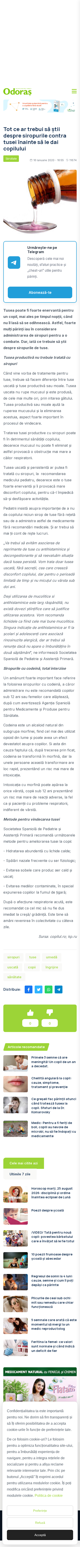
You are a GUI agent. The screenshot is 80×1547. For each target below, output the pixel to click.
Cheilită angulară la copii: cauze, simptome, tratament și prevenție (51, 1082)
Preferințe (40, 1510)
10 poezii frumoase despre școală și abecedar (51, 1256)
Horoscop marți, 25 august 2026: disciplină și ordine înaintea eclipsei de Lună (52, 1192)
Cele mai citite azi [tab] (24, 1163)
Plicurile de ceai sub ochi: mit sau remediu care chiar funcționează (52, 1302)
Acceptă (40, 1535)
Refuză (40, 1522)
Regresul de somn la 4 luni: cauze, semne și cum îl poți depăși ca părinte (52, 1280)
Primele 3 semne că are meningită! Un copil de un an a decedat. (53, 1061)
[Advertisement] (40, 42)
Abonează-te (40, 292)
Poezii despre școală (47, 1210)
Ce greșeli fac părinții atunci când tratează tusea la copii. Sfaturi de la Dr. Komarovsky (53, 1105)
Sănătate (11, 159)
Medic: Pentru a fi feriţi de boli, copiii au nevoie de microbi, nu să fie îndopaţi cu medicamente (53, 1129)
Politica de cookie (49, 1495)
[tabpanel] (40, 1271)
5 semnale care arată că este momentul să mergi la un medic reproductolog (54, 1324)
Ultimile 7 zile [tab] (20, 1174)
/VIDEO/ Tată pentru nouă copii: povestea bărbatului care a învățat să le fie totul (52, 1236)
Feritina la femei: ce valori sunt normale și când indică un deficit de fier (52, 1346)
